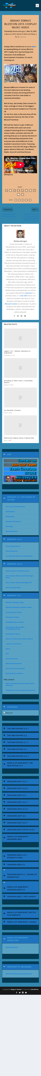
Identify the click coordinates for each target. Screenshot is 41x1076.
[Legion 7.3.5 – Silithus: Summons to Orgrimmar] (20, 338)
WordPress (35, 989)
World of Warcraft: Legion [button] (21, 922)
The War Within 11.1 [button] (17, 749)
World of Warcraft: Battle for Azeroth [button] (21, 913)
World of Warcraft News (26, 34)
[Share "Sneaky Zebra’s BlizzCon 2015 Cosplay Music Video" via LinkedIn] (26, 190)
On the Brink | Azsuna (12, 410)
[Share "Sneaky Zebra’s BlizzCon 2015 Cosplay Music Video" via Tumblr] (18, 190)
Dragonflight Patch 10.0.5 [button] (21, 830)
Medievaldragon (19, 31)
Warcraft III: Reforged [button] (19, 967)
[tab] (20, 454)
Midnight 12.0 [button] (14, 596)
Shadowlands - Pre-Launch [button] (21, 897)
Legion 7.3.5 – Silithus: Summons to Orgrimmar (17, 352)
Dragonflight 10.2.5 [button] (17, 788)
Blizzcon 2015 (11, 34)
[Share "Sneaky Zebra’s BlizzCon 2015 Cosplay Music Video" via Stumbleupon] (34, 190)
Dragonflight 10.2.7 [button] (17, 782)
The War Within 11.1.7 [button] (18, 742)
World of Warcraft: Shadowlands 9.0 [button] (18, 888)
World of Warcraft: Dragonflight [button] (18, 838)
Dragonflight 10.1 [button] (16, 816)
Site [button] (9, 455)
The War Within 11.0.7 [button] (18, 756)
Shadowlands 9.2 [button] (16, 865)
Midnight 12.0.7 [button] (14, 539)
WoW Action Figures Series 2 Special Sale (19, 438)
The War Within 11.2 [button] (17, 735)
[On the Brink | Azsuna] (20, 397)
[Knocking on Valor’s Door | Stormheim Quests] (20, 368)
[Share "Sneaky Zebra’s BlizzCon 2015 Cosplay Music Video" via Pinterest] (22, 190)
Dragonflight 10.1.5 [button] (17, 809)
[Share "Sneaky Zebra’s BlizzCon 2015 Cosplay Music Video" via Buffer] (30, 190)
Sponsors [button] (12, 707)
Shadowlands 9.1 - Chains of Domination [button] (22, 875)
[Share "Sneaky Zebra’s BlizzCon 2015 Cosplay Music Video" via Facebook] (7, 190)
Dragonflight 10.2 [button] (16, 795)
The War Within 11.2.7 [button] (18, 729)
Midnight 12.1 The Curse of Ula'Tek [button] (21, 498)
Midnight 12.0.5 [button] (14, 564)
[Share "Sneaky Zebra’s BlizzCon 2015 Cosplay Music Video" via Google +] (15, 190)
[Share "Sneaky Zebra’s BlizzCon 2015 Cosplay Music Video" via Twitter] (11, 190)
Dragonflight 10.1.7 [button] (17, 802)
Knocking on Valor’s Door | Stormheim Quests (18, 381)
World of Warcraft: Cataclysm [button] (18, 939)
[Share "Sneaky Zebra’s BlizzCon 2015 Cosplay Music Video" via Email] (18, 194)
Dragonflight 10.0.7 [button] (17, 823)
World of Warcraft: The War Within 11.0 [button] (20, 764)
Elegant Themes (16, 989)
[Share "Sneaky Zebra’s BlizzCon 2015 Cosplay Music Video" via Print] (22, 194)
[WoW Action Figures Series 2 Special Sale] (20, 425)
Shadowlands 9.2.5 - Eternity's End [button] (17, 856)
